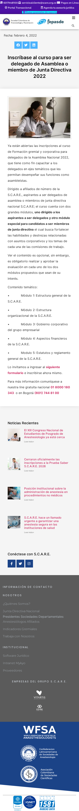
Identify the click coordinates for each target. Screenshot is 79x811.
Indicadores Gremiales (20, 629)
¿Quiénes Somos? (16, 604)
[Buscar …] (73, 25)
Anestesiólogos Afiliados (21, 621)
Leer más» (29, 441)
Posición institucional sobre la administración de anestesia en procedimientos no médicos (46, 492)
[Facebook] (12, 563)
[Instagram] (29, 563)
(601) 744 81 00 (47, 393)
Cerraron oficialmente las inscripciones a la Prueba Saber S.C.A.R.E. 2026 (46, 463)
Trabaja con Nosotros (19, 636)
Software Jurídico (16, 655)
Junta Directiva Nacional (21, 611)
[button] (18, 45)
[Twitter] (20, 563)
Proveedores (12, 670)
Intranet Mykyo (14, 663)
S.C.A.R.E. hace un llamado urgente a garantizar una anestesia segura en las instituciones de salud (42, 523)
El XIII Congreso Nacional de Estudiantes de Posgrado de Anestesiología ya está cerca (44, 433)
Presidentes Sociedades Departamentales (33, 616)
